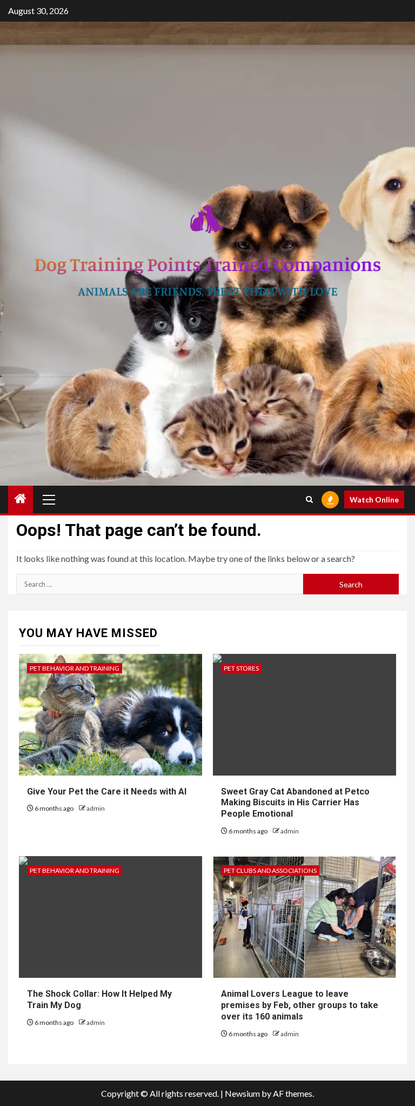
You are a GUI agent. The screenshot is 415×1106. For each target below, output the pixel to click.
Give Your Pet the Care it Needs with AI (106, 791)
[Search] (309, 499)
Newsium (242, 1093)
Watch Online (374, 499)
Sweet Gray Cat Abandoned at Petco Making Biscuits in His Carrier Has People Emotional (295, 802)
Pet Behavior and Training (74, 668)
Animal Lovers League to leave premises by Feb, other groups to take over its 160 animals (299, 1005)
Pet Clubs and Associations (270, 870)
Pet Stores (241, 668)
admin (95, 808)
